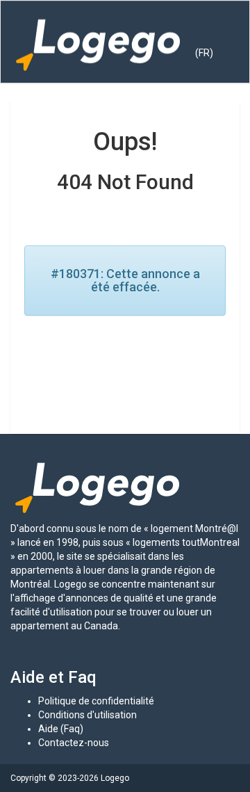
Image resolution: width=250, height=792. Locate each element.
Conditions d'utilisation (87, 714)
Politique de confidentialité (96, 700)
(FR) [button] (204, 52)
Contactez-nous (73, 742)
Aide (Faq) (60, 728)
